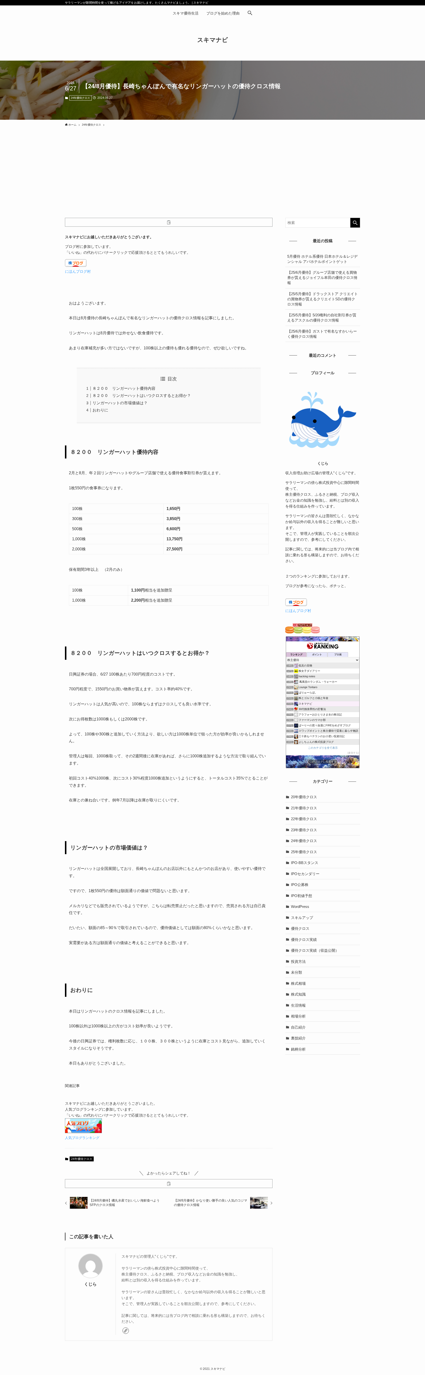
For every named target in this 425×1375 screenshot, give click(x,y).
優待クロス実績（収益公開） (315, 950)
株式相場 (298, 983)
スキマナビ (212, 40)
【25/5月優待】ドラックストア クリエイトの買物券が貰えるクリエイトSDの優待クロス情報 (322, 299)
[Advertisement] (212, 166)
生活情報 (298, 1005)
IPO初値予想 (301, 896)
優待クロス (300, 928)
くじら (90, 1284)
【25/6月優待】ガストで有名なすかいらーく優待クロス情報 (322, 334)
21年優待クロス (304, 808)
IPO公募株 (299, 885)
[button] (249, 13)
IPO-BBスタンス (304, 863)
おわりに (100, 410)
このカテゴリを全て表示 (323, 747)
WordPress (300, 906)
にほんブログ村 (78, 271)
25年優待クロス (304, 852)
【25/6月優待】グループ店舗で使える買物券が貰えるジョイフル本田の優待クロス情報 (322, 277)
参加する (353, 752)
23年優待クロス (304, 830)
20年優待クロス (304, 797)
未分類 (296, 972)
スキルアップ (302, 918)
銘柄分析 (298, 1049)
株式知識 (298, 994)
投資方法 (298, 961)
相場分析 (298, 1016)
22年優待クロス (304, 819)
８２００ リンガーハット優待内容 (123, 388)
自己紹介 (298, 1027)
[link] (125, 1330)
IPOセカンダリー (305, 874)
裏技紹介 (298, 1038)
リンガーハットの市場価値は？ (120, 403)
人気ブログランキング (82, 1138)
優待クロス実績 (304, 939)
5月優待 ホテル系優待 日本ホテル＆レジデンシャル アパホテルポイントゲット (322, 259)
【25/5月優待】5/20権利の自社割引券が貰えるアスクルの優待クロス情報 (321, 317)
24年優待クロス (80, 97)
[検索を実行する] (355, 223)
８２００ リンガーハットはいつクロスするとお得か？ (141, 395)
